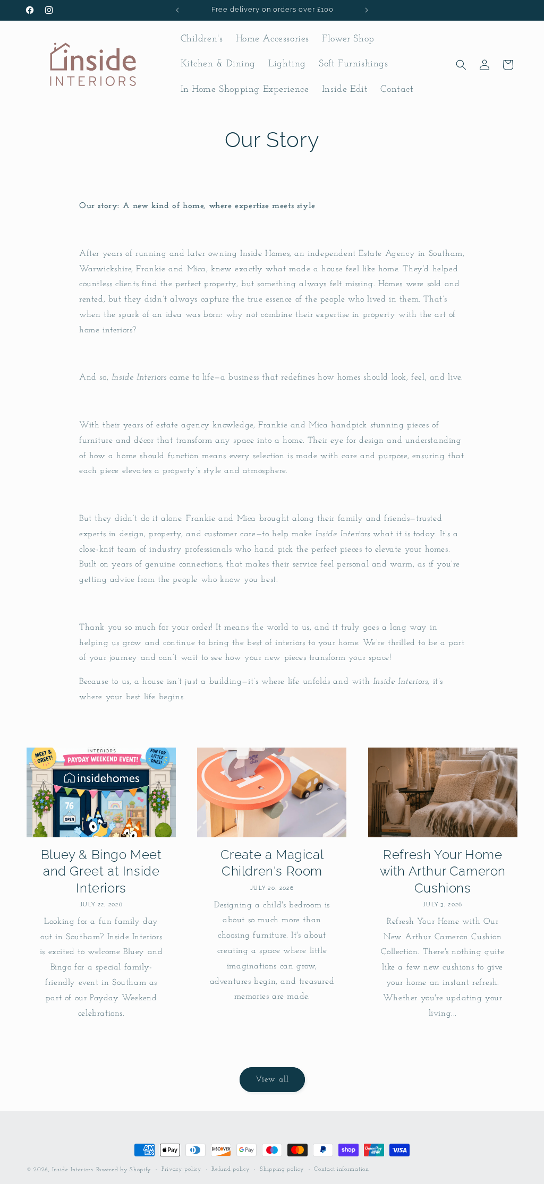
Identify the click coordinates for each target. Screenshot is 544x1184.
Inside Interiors (73, 1170)
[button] (461, 64)
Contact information (341, 1169)
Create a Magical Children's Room (272, 863)
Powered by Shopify (124, 1170)
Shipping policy (282, 1169)
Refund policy (230, 1169)
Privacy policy (182, 1169)
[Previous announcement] (177, 10)
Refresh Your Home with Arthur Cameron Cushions (443, 871)
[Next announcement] (366, 10)
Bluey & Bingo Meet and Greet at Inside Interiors (101, 871)
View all (272, 1080)
